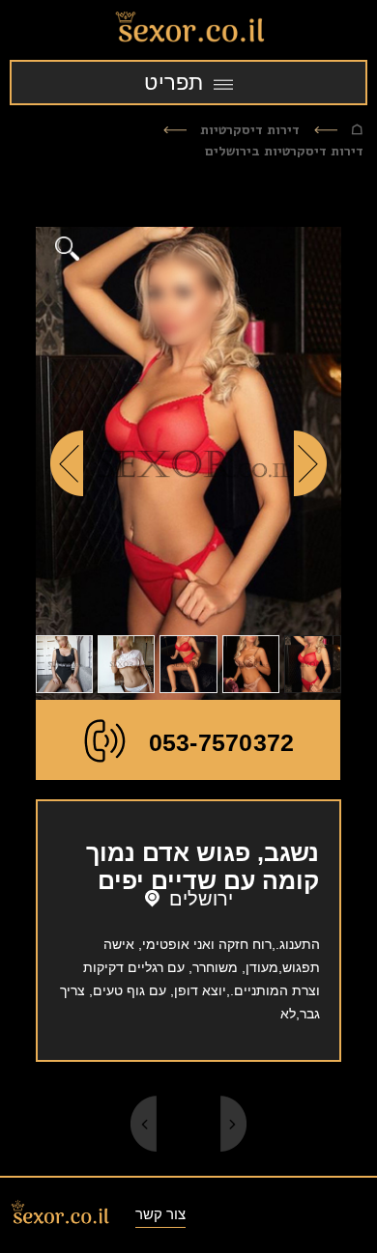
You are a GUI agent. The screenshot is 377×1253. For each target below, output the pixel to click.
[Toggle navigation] (188, 82)
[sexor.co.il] (188, 30)
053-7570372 (222, 742)
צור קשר (160, 1214)
